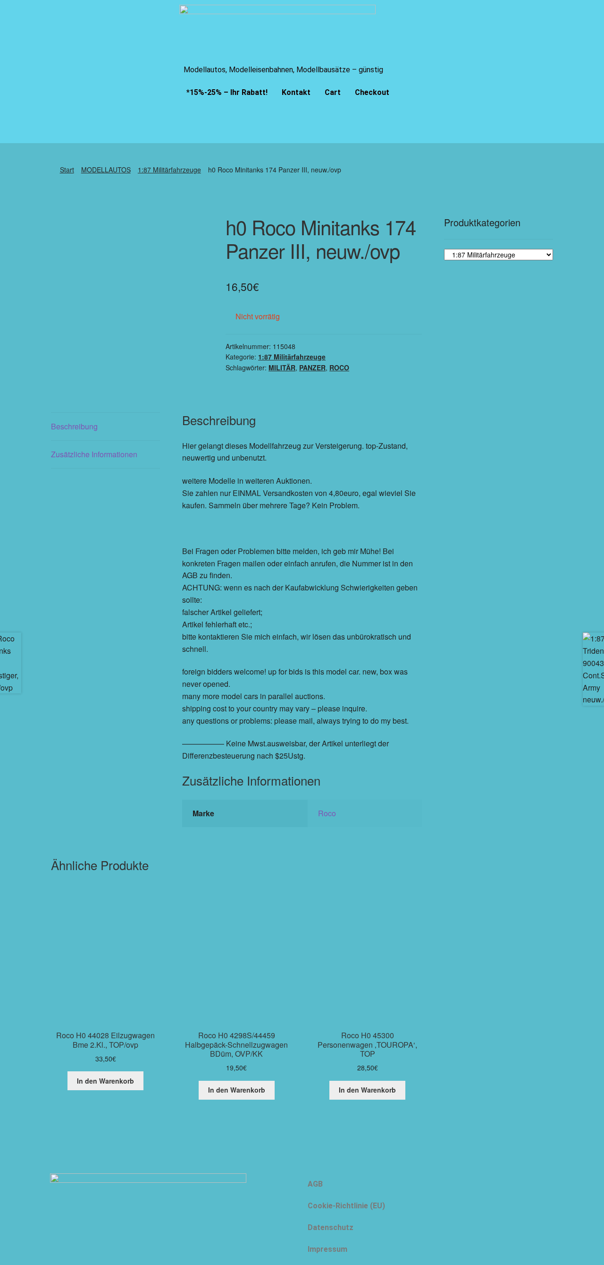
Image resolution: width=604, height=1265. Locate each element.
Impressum (327, 1249)
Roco (327, 813)
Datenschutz (330, 1227)
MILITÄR (281, 367)
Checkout (372, 92)
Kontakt (296, 92)
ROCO (339, 367)
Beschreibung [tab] (74, 426)
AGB (315, 1184)
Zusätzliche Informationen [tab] (94, 454)
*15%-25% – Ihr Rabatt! (227, 92)
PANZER (312, 367)
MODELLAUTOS (106, 169)
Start (67, 169)
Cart (333, 92)
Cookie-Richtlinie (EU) (346, 1205)
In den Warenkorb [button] (105, 1081)
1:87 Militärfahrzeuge (169, 169)
